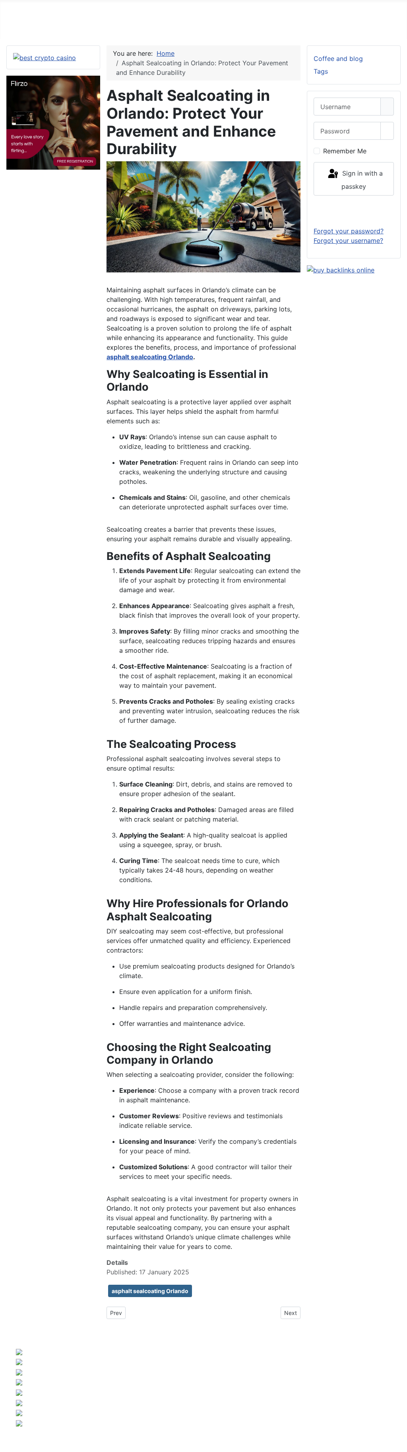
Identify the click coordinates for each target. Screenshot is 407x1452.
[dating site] (53, 122)
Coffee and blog (338, 59)
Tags (321, 71)
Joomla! (113, 1397)
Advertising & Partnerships (364, 1381)
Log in (354, 211)
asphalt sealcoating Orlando (150, 357)
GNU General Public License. (279, 1397)
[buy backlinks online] (340, 270)
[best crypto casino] (44, 57)
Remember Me (344, 151)
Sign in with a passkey (361, 179)
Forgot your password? (349, 231)
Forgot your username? (348, 241)
